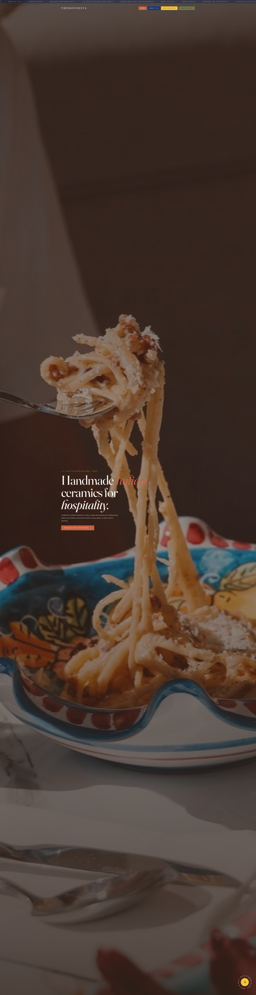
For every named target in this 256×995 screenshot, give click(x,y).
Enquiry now (187, 8)
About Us (154, 8)
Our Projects (169, 8)
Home (142, 8)
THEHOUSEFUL (74, 8)
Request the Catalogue (77, 528)
